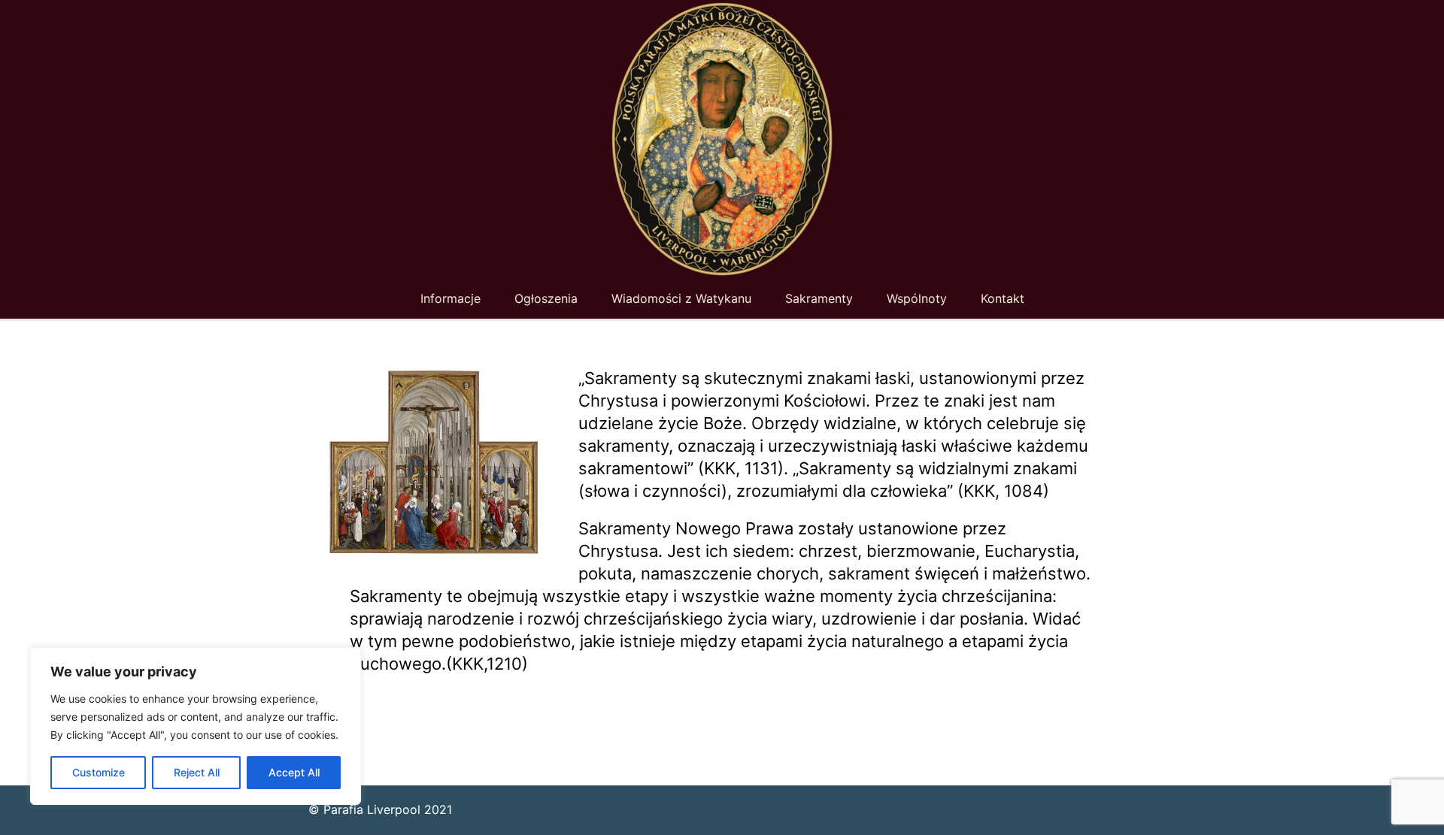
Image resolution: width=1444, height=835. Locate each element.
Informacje (450, 298)
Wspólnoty (917, 298)
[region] (195, 726)
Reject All (197, 772)
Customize (98, 772)
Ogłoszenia (546, 298)
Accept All (294, 772)
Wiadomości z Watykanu (681, 298)
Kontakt (1002, 298)
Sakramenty (819, 298)
